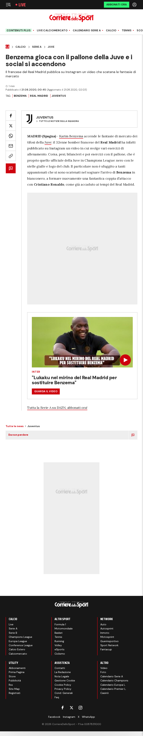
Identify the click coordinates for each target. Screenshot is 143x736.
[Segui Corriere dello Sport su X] (71, 707)
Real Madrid (39, 95)
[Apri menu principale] (8, 4)
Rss (11, 684)
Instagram (69, 716)
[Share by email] (11, 146)
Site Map (14, 689)
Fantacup (106, 649)
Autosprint (106, 628)
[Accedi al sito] (134, 4)
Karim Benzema (71, 136)
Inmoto (104, 632)
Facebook (54, 716)
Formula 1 (60, 624)
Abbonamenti (17, 668)
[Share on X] (11, 126)
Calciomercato (18, 653)
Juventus (59, 95)
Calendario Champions (114, 680)
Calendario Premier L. (113, 689)
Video (103, 668)
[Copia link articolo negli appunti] (11, 156)
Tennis (127, 30)
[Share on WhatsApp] (11, 136)
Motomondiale (64, 628)
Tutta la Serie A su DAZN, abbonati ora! (57, 407)
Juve (51, 46)
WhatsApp (88, 716)
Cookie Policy (63, 684)
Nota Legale (62, 676)
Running (59, 641)
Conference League (21, 645)
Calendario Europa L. (113, 684)
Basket (59, 632)
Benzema (20, 95)
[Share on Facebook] (11, 116)
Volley (58, 645)
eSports (59, 649)
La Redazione (63, 672)
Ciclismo (60, 653)
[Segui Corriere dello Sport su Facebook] (62, 707)
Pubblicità (15, 680)
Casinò (104, 693)
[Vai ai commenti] (11, 168)
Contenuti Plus (19, 30)
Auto (103, 624)
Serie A (37, 46)
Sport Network (109, 645)
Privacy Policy (63, 689)
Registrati (14, 693)
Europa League (18, 641)
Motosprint (107, 637)
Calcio (111, 30)
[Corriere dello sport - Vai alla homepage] (71, 18)
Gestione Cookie (65, 680)
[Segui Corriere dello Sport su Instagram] (80, 707)
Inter (36, 371)
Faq (57, 697)
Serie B (13, 632)
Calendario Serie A (87, 30)
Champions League (20, 637)
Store (12, 676)
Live (22, 4)
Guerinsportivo (109, 641)
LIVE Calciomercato (52, 30)
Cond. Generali (64, 693)
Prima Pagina (16, 672)
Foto (103, 672)
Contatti (60, 668)
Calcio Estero (17, 649)
